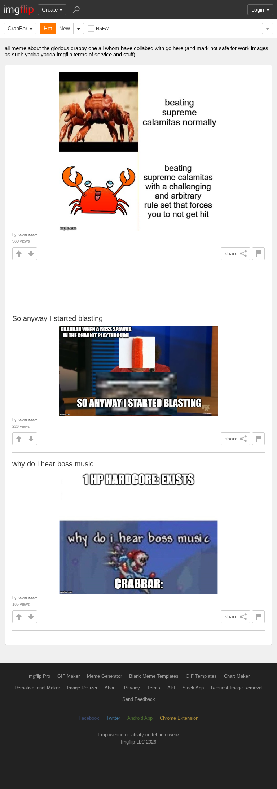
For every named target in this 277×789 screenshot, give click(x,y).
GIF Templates (201, 676)
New (64, 28)
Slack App (193, 687)
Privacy (132, 687)
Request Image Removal (237, 687)
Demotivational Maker (37, 687)
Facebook (89, 718)
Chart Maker (237, 676)
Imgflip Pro (38, 676)
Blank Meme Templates (154, 676)
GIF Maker (68, 676)
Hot (48, 28)
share (231, 253)
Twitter (113, 718)
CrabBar (17, 28)
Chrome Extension (179, 718)
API (171, 687)
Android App (140, 718)
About (111, 687)
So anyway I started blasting (57, 318)
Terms (153, 687)
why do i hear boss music (52, 464)
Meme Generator (104, 676)
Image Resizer (82, 687)
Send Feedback (138, 699)
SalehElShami (28, 235)
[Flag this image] (258, 253)
